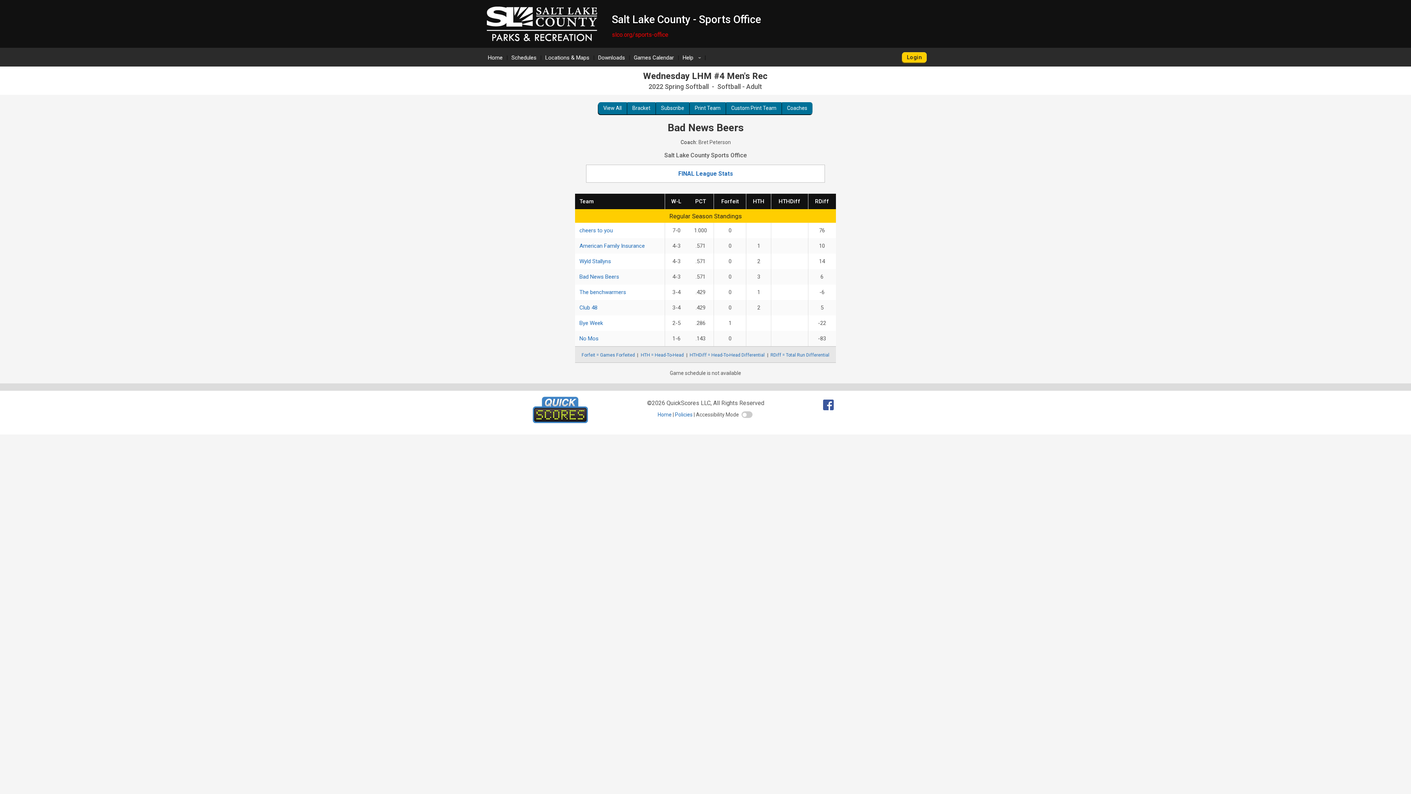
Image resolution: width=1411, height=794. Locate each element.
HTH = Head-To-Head (662, 355)
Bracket (641, 108)
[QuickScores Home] (560, 421)
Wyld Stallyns (595, 261)
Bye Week (591, 323)
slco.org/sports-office (640, 34)
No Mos (589, 338)
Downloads (611, 57)
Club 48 (588, 307)
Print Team (708, 108)
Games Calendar (654, 57)
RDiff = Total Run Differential (800, 355)
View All (612, 108)
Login (914, 57)
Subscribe (672, 108)
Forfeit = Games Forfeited (608, 355)
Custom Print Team (753, 108)
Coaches (797, 108)
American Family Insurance (612, 246)
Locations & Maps (567, 57)
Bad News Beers (599, 276)
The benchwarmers (602, 292)
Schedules (523, 57)
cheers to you (596, 230)
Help (693, 57)
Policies (684, 415)
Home (495, 57)
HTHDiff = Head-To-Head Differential (727, 355)
